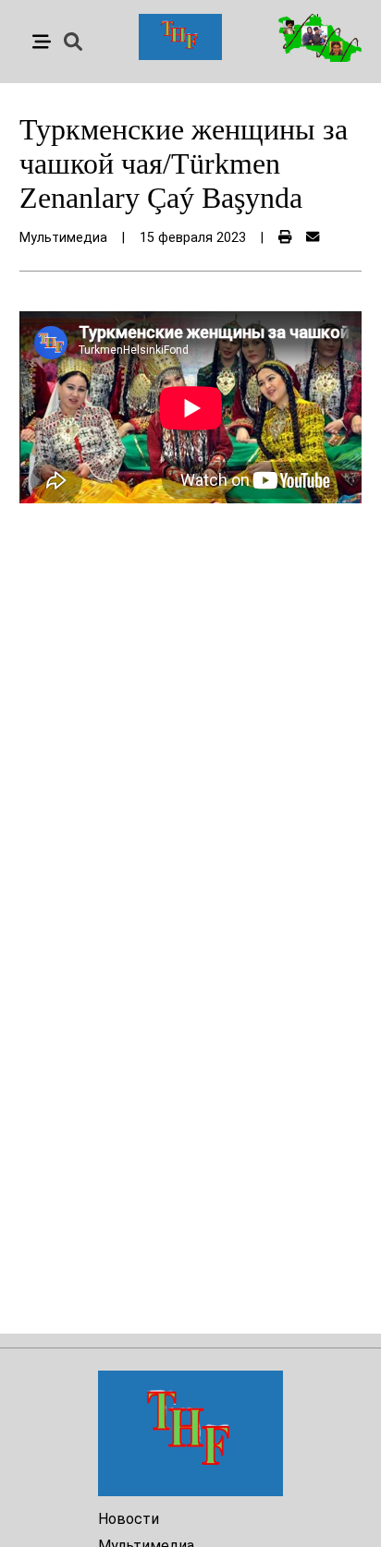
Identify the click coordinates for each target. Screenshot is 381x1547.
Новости (128, 1519)
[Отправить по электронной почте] (312, 238)
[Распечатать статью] (284, 238)
